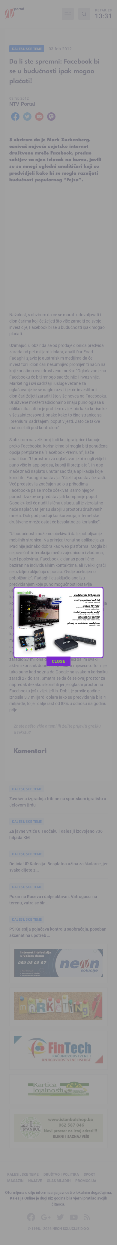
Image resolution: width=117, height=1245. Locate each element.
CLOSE (58, 661)
